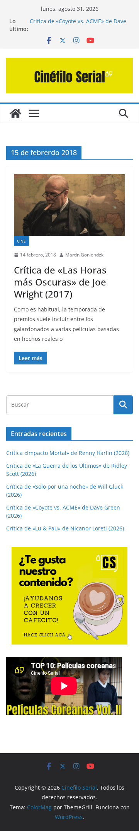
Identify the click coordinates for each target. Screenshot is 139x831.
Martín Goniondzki (85, 254)
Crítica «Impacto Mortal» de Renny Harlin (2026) (67, 453)
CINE (21, 241)
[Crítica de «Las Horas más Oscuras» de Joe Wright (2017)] (69, 205)
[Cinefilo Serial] (15, 113)
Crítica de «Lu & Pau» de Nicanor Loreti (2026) (65, 528)
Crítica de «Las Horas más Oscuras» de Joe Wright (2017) (60, 281)
